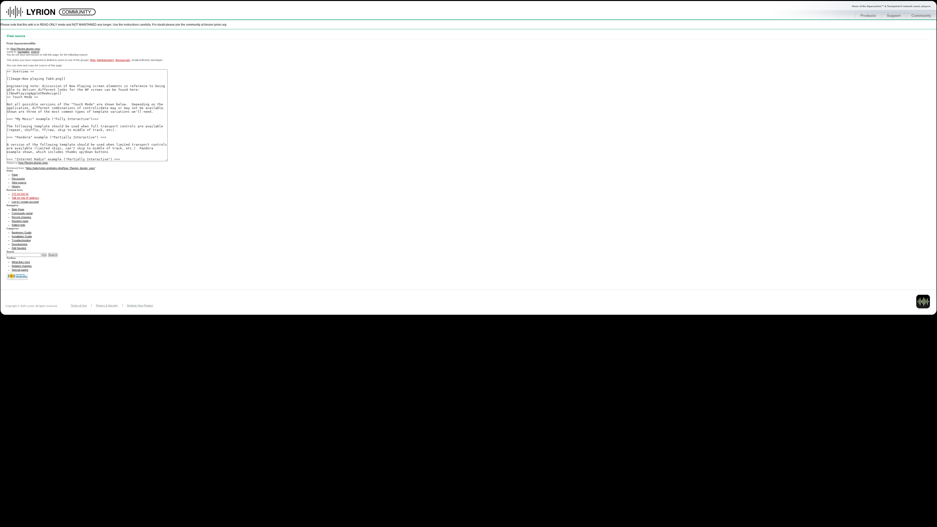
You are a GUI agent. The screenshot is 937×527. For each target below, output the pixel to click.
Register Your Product (140, 305)
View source (19, 182)
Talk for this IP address (25, 197)
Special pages (20, 269)
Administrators (105, 60)
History (16, 186)
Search (10, 252)
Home (36, 14)
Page (15, 174)
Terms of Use (79, 305)
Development (19, 244)
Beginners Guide (21, 232)
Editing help (18, 224)
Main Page (18, 209)
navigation (24, 51)
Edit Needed (19, 248)
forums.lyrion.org (215, 24)
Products (868, 16)
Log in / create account (25, 201)
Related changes (22, 265)
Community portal (22, 213)
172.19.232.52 (20, 194)
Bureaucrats (122, 60)
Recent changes (21, 217)
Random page (20, 221)
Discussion (18, 178)
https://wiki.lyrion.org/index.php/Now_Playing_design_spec (60, 168)
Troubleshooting (21, 240)
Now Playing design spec (25, 48)
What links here (21, 262)
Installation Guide (22, 236)
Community (921, 16)
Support (894, 16)
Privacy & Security (107, 305)
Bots (93, 60)
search (35, 51)
